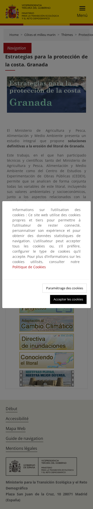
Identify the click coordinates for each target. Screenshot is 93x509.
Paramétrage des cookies (64, 288)
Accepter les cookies (68, 299)
